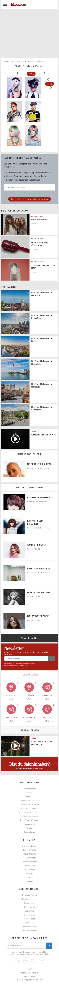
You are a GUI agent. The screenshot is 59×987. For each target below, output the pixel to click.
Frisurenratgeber (29, 846)
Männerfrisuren (29, 858)
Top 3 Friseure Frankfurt (30, 804)
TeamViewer (29, 832)
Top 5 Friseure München (30, 800)
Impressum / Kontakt (29, 973)
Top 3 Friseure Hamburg (30, 816)
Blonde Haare (29, 915)
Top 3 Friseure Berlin (29, 808)
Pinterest (34, 961)
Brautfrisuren (29, 869)
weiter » (45, 73)
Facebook (18, 961)
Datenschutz (23, 665)
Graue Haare (29, 919)
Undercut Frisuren (29, 930)
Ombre (29, 877)
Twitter (26, 961)
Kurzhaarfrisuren (29, 895)
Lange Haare (29, 903)
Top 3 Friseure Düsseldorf (29, 812)
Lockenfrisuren (29, 927)
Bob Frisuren (29, 907)
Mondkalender (29, 789)
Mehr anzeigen (29, 730)
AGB (30, 969)
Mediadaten (30, 824)
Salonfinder (29, 797)
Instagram (42, 961)
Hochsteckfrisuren (29, 862)
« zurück (17, 73)
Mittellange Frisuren (29, 899)
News (29, 793)
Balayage (29, 873)
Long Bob (29, 881)
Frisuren (29, 839)
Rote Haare (29, 923)
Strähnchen (29, 911)
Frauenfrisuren (29, 854)
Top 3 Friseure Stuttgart (29, 820)
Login (29, 828)
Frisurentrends (29, 850)
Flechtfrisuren (29, 866)
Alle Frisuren (29, 638)
